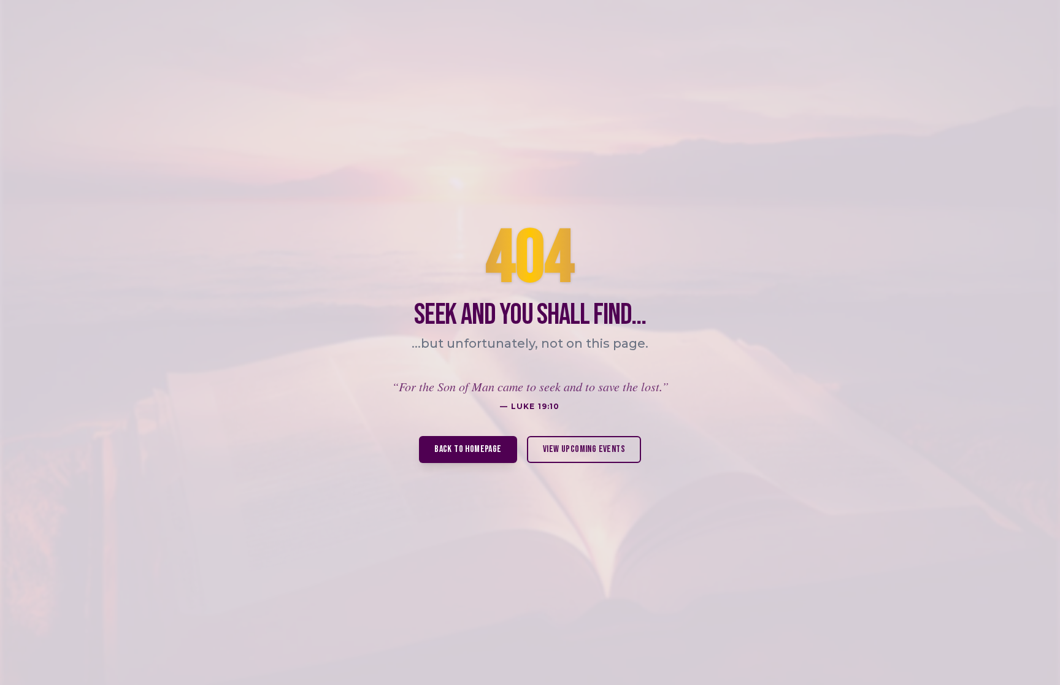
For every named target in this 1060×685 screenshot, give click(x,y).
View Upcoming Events (584, 449)
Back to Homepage (467, 449)
